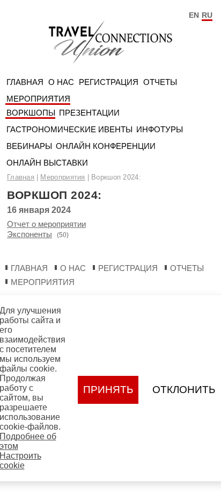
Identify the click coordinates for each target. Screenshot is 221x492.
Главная (24, 82)
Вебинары (29, 146)
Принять (108, 389)
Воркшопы (30, 112)
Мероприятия (38, 98)
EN (194, 15)
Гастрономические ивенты (69, 129)
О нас (61, 82)
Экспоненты (29, 234)
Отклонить (183, 389)
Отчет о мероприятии (46, 224)
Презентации (89, 112)
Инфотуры (159, 129)
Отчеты (160, 82)
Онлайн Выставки (47, 162)
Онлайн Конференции (106, 146)
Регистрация (108, 82)
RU (207, 15)
